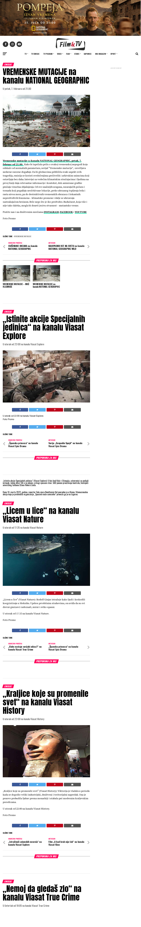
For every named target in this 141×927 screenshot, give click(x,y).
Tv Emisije (35, 53)
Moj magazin (100, 53)
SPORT (113, 53)
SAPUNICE (87, 53)
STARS (76, 53)
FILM (68, 53)
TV (26, 53)
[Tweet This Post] (37, 154)
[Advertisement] (116, 87)
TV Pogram (47, 53)
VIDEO (59, 53)
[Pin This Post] (55, 154)
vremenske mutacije (23, 236)
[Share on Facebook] (20, 154)
